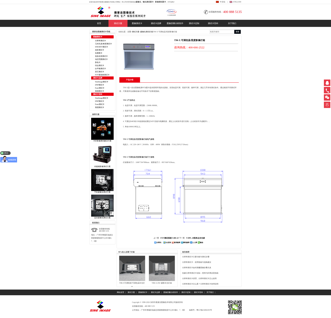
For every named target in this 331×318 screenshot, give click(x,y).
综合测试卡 (99, 65)
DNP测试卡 (99, 85)
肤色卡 (97, 62)
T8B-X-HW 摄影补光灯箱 (162, 283)
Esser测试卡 (99, 88)
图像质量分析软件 (175, 23)
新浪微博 (177, 242)
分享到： (159, 242)
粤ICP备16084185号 (204, 310)
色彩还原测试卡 (101, 56)
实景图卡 (98, 53)
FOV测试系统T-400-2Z (169, 238)
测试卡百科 (213, 23)
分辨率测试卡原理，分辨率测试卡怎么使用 (199, 278)
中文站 (222, 2)
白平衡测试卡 (100, 69)
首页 (99, 23)
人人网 (194, 242)
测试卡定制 (194, 23)
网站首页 (120, 292)
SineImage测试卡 (101, 82)
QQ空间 (168, 242)
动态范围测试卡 (101, 59)
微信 (201, 242)
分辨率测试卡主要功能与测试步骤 (195, 257)
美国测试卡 (99, 91)
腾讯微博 (186, 242)
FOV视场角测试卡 (102, 75)
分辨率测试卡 (100, 41)
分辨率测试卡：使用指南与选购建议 (196, 262)
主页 (129, 32)
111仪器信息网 (171, 15)
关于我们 (232, 23)
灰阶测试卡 (99, 50)
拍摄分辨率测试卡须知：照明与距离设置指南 (200, 273)
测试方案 (118, 23)
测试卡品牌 (156, 23)
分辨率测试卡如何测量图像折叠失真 (196, 268)
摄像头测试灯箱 (146, 32)
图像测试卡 (137, 23)
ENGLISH (237, 2)
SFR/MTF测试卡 (101, 47)
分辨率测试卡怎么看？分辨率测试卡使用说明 (200, 284)
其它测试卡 (99, 72)
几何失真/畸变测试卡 (103, 44)
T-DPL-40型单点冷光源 (195, 238)
